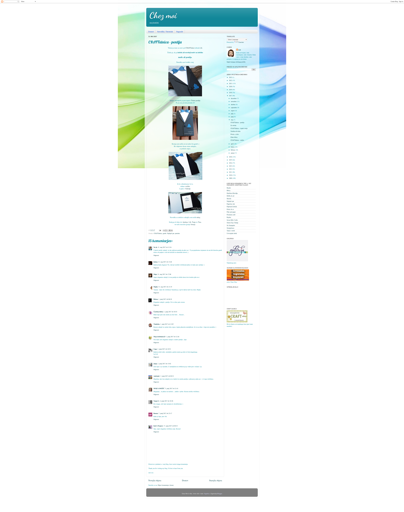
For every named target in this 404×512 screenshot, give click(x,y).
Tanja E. (156, 401)
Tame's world (231, 231)
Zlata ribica (234, 137)
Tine (199, 222)
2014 (230, 163)
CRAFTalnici (190, 48)
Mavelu (229, 199)
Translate (241, 42)
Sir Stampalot (231, 225)
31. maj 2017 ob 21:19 (165, 287)
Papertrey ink (231, 204)
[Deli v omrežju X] (168, 230)
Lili (201, 48)
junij (232, 117)
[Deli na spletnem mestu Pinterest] (172, 230)
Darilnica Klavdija (232, 193)
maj (232, 120)
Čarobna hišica (158, 312)
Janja (155, 364)
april (232, 144)
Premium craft (231, 215)
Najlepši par (170, 233)
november (234, 101)
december (234, 98)
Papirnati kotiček (232, 207)
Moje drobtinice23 (159, 336)
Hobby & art (230, 196)
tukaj (198, 217)
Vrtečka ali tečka (235, 131)
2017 (230, 96)
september (234, 107)
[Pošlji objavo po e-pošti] (164, 230)
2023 (230, 77)
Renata (155, 413)
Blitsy (228, 190)
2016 (230, 157)
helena (155, 262)
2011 (230, 172)
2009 (230, 178)
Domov (151, 32)
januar (233, 153)
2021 (230, 83)
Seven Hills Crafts (232, 220)
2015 (230, 160)
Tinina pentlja (195, 100)
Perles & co (230, 209)
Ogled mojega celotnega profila (236, 62)
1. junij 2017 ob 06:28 (165, 299)
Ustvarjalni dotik (232, 233)
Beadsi (229, 188)
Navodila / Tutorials (165, 32)
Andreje (185, 222)
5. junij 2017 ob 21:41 (171, 388)
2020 (230, 86)
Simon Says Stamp (232, 223)
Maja (155, 274)
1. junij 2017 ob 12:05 (166, 324)
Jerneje (193, 224)
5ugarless (207, 494)
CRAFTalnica (158, 233)
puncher (177, 233)
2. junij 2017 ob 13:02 (164, 364)
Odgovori (156, 255)
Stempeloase (230, 228)
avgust (233, 111)
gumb (164, 233)
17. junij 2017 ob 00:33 (171, 426)
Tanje (194, 222)
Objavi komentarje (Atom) (166, 485)
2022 (230, 80)
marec (233, 147)
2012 (230, 169)
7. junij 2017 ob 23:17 (165, 413)
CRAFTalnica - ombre (237, 140)
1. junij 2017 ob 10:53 (170, 312)
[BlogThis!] (166, 230)
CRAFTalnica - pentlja (237, 122)
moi (239, 50)
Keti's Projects (158, 426)
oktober (233, 104)
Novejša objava (154, 480)
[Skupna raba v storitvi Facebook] (170, 230)
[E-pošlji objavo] (159, 230)
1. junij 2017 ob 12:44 (172, 337)
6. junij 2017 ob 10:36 (166, 401)
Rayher (229, 217)
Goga (155, 349)
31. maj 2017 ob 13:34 (164, 247)
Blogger (219, 494)
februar (233, 150)
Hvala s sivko (235, 134)
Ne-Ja (155, 247)
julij (232, 114)
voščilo (187, 186)
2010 (230, 175)
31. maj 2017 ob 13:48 (165, 262)
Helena (155, 299)
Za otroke (233, 125)
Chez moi (163, 15)
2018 (230, 93)
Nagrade (179, 32)
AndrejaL (156, 376)
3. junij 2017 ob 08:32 (167, 376)
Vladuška (156, 324)
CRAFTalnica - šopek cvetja (239, 128)
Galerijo (188, 188)
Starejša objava (215, 480)
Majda (155, 287)
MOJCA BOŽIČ (158, 388)
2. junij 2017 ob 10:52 (164, 349)
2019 (230, 90)
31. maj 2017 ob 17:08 (164, 274)
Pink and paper (231, 212)
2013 (230, 166)
